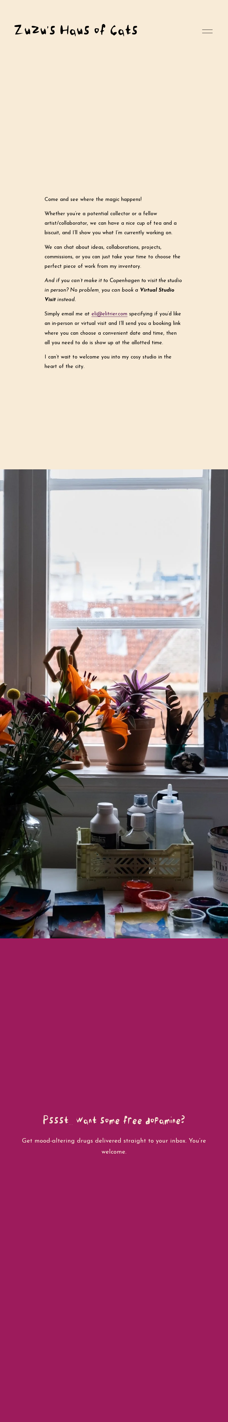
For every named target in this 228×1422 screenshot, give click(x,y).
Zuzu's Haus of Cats (76, 29)
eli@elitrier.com (109, 314)
